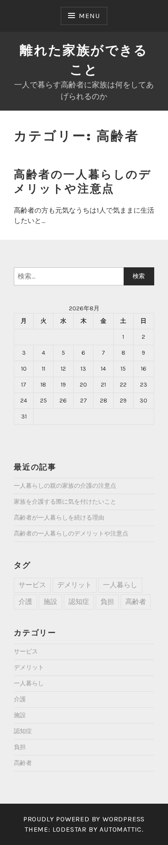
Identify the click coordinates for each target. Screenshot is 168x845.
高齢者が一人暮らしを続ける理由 (59, 517)
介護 (25, 601)
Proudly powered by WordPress (84, 819)
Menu (89, 16)
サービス (32, 585)
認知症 (78, 601)
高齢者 (135, 601)
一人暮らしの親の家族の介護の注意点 (65, 485)
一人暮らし (120, 585)
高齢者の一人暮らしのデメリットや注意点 (83, 181)
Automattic (121, 829)
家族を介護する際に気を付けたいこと (65, 501)
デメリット (74, 585)
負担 (107, 601)
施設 (50, 601)
